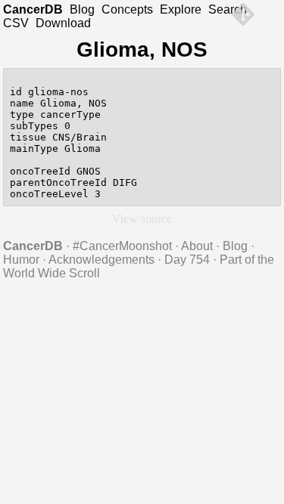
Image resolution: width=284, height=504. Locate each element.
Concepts (127, 9)
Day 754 (187, 259)
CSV (16, 23)
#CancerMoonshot (122, 246)
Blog (82, 9)
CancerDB (33, 9)
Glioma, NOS (142, 49)
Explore (180, 9)
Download (63, 23)
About (197, 246)
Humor (21, 259)
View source (142, 218)
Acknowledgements (101, 259)
